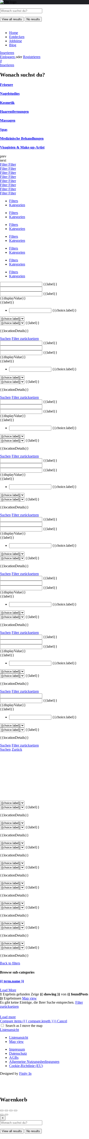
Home (13, 33)
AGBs (13, 1057)
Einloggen (8, 57)
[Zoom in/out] (15, 1110)
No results (33, 19)
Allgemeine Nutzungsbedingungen (34, 1062)
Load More (8, 990)
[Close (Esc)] (2, 1110)
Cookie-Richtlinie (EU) (26, 1066)
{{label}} (50, 284)
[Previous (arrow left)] (2, 1114)
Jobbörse (15, 41)
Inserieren (7, 53)
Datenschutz (18, 1053)
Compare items (28, 1021)
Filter (4, 164)
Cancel (62, 1021)
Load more (8, 1017)
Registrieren (31, 57)
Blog (12, 45)
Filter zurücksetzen (25, 338)
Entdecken (16, 37)
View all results (12, 19)
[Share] (6, 1110)
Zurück (17, 749)
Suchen (5, 338)
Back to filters (10, 963)
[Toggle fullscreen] (11, 1110)
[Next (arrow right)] (6, 1114)
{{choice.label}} (64, 310)
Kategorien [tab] (17, 205)
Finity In (25, 1073)
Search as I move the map (23, 1026)
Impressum (17, 1049)
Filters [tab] (13, 201)
